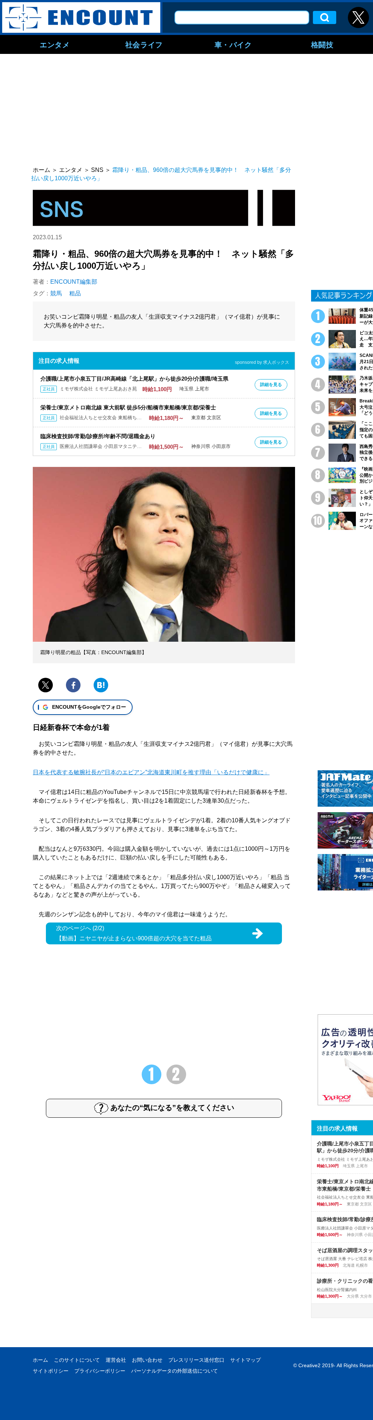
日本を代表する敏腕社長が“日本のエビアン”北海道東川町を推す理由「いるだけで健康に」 (151, 772)
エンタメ (55, 44)
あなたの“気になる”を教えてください (172, 1108)
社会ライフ (144, 44)
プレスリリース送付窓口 (196, 1359)
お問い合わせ (147, 1359)
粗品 (75, 293)
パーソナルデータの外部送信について (174, 1370)
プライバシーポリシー (99, 1370)
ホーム (40, 1359)
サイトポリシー (50, 1370)
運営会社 (116, 1359)
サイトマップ (245, 1359)
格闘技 (322, 44)
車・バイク (233, 44)
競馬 (56, 293)
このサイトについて (77, 1359)
